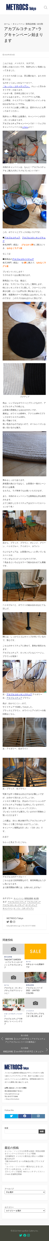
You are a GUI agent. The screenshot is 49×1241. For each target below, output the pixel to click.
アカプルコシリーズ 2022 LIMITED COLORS (35, 990)
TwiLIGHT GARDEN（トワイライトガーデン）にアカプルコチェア (13, 963)
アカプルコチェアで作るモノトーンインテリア (13, 1021)
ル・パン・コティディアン (23, 908)
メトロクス (30, 1011)
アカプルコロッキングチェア (14, 905)
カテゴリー (9, 1207)
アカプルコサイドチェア (17, 902)
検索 (6, 1128)
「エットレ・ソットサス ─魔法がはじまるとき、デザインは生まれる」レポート (25, 1167)
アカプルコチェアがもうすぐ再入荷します (35, 1014)
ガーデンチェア (31, 905)
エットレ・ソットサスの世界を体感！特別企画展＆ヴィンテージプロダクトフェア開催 (25, 1152)
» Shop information (12, 1099)
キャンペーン (18, 24)
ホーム (7, 24)
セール (28, 961)
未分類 (40, 24)
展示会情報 (8, 957)
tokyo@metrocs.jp (12, 1094)
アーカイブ (9, 1189)
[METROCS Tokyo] (21, 7)
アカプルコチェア (14, 698)
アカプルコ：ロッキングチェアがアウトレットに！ (13, 990)
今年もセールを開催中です (35, 965)
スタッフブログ (9, 1014)
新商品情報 (31, 24)
